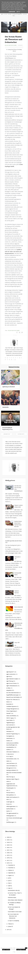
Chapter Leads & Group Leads (18, 506)
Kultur (7, 761)
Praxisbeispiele (10, 788)
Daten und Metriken (11, 715)
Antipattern (9, 690)
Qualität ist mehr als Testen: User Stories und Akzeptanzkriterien (13, 251)
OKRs (7, 781)
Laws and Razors (10, 763)
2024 (8, 842)
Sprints (8, 811)
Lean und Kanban (10, 765)
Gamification (9, 738)
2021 (8, 850)
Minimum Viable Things (12, 779)
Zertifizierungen (10, 822)
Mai (9, 883)
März (9, 888)
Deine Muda (9, 720)
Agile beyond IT (10, 672)
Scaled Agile (9, 802)
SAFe (7, 799)
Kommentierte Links (11, 758)
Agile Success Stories (11, 683)
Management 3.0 (10, 768)
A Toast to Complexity (13, 920)
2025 (8, 840)
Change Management (11, 708)
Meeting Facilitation (11, 770)
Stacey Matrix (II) (18, 607)
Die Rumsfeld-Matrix (17, 573)
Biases (8, 702)
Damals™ (8, 713)
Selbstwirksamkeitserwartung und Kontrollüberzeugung (13, 627)
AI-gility (8, 688)
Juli (9, 878)
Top (14, 951)
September (11, 873)
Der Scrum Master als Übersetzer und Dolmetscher (13, 916)
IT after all (8, 754)
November (11, 867)
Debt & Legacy (10, 718)
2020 (8, 852)
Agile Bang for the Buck (8, 386)
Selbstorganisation (10, 806)
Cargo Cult (16, 642)
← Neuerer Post (6, 434)
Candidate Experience (11, 706)
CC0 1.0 (14, 51)
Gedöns (8, 740)
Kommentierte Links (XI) (14, 890)
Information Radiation (11, 752)
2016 (8, 863)
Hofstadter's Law (17, 557)
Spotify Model (9, 808)
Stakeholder (5, 407)
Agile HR (8, 676)
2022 (8, 847)
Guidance (8, 749)
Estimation (9, 731)
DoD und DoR (9, 725)
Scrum (7, 804)
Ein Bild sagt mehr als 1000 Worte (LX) (13, 541)
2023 (8, 845)
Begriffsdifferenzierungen (12, 695)
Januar (10, 926)
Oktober (10, 870)
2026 (8, 837)
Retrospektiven (10, 795)
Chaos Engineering (10, 711)
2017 (8, 860)
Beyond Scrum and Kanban (13, 697)
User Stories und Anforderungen (14, 818)
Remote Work (9, 792)
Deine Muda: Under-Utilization (15, 900)
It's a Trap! (9, 756)
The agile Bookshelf (11, 813)
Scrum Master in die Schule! (15, 911)
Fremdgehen (9, 736)
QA (7, 790)
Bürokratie (8, 704)
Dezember (11, 865)
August (10, 875)
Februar (10, 924)
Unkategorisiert (10, 815)
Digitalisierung (9, 722)
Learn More (12, 11)
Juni (9, 880)
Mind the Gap (9, 777)
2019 (8, 855)
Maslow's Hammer (16, 591)
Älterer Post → (21, 434)
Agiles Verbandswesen (11, 685)
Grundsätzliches (10, 747)
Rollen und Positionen (10, 45)
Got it (18, 11)
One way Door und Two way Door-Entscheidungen (18, 488)
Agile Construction (10, 674)
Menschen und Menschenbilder (14, 772)
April (9, 885)
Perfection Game (12, 897)
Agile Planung (9, 681)
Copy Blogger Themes (21, 949)
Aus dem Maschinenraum (12, 692)
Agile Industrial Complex (12, 678)
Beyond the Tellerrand (11, 699)
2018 (8, 857)
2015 (8, 929)
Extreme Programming (11, 733)
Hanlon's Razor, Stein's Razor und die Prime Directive (18, 524)
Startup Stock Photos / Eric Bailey (15, 49)
